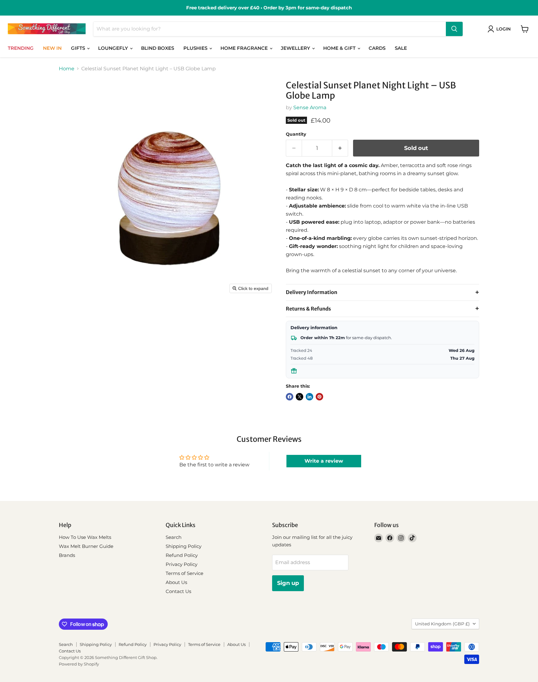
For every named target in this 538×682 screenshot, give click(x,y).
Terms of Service (184, 573)
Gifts (78, 48)
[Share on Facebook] (289, 396)
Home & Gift (340, 48)
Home (66, 69)
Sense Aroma (309, 107)
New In (52, 48)
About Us (176, 582)
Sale (401, 48)
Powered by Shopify (79, 663)
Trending (21, 48)
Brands (67, 555)
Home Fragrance (244, 48)
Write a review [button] (323, 461)
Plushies (196, 48)
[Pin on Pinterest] (319, 396)
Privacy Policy (181, 564)
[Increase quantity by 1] (340, 148)
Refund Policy (182, 555)
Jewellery (296, 48)
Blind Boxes (157, 48)
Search (174, 537)
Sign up (288, 583)
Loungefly (113, 48)
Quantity (296, 134)
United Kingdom (442, 624)
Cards (377, 48)
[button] (500, 29)
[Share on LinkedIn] (309, 396)
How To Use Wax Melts (85, 537)
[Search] (454, 29)
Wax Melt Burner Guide (86, 546)
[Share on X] (299, 396)
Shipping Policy (183, 546)
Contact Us (178, 591)
